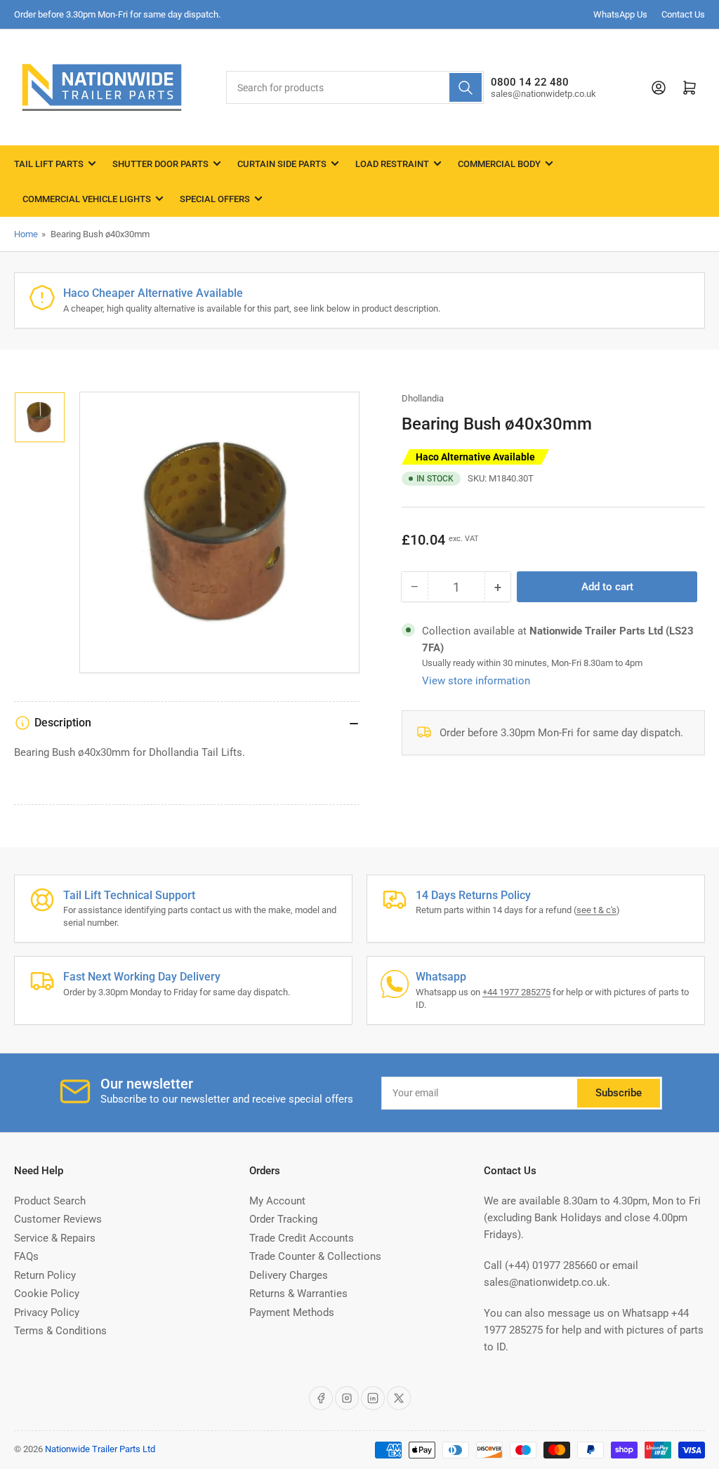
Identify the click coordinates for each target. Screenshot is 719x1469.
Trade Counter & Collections (315, 1256)
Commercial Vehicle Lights (86, 199)
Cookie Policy (46, 1293)
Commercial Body (499, 164)
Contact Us (683, 14)
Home (26, 234)
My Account (277, 1201)
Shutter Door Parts (160, 164)
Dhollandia (423, 398)
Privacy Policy (46, 1312)
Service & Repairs (54, 1238)
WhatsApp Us (620, 14)
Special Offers (215, 199)
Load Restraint (392, 164)
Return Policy (45, 1275)
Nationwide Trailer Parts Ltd (100, 1449)
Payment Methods (291, 1312)
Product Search (50, 1201)
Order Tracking (283, 1219)
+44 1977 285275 (516, 992)
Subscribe (618, 1092)
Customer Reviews (58, 1219)
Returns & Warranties (298, 1293)
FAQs (26, 1256)
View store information (476, 680)
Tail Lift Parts (49, 164)
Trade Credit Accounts (301, 1238)
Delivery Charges (288, 1275)
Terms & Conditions (60, 1330)
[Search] (465, 87)
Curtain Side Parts (281, 164)
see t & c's (596, 910)
